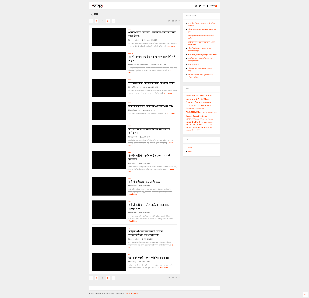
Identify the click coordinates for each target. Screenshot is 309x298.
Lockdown (203, 116)
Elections (189, 108)
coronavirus (191, 105)
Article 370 (203, 96)
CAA (202, 99)
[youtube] (196, 6)
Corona (198, 102)
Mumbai (204, 119)
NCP (201, 122)
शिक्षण (190, 148)
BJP (198, 98)
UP (208, 127)
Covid (198, 105)
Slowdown (213, 125)
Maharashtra (191, 119)
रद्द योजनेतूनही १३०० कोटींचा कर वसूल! (148, 257)
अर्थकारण (130, 53)
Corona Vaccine (206, 102)
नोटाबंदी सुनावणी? (193, 65)
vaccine (188, 130)
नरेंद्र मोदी (193, 130)
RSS (200, 125)
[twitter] (200, 6)
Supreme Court (190, 127)
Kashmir (196, 116)
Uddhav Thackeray (201, 127)
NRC (205, 122)
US (211, 127)
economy (207, 105)
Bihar (193, 99)
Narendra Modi (193, 122)
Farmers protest (198, 108)
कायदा (129, 80)
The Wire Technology (131, 293)
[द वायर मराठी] (96, 7)
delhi (202, 105)
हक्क (129, 29)
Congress (190, 102)
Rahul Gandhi (194, 125)
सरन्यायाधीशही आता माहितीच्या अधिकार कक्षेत (151, 83)
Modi (197, 119)
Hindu (201, 113)
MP (201, 119)
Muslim (210, 119)
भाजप (198, 130)
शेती (129, 254)
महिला (190, 151)
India (205, 113)
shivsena (207, 125)
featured (192, 112)
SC (203, 125)
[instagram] (204, 6)
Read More (170, 46)
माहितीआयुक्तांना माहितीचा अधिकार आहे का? (150, 106)
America (188, 96)
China (206, 99)
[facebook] (207, 6)
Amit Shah (195, 96)
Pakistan (210, 122)
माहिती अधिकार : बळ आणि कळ (144, 182)
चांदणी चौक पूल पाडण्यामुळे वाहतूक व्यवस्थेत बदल (202, 55)
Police (188, 125)
